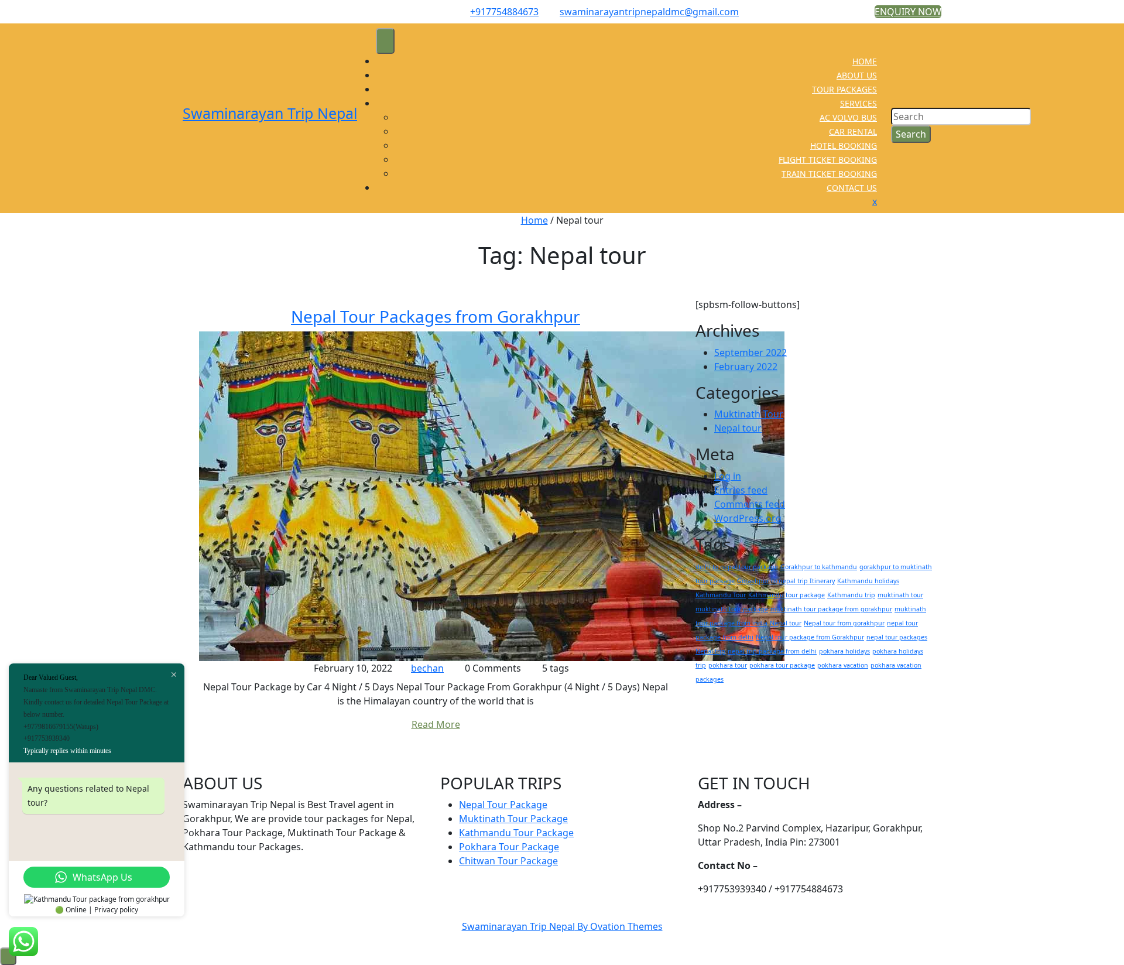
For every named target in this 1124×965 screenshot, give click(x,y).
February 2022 (745, 366)
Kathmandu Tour (720, 595)
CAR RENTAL (853, 131)
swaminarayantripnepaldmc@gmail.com (649, 11)
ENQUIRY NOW (908, 11)
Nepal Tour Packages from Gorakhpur (435, 316)
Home (534, 220)
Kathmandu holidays (868, 581)
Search (911, 134)
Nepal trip (710, 651)
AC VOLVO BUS (848, 117)
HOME (864, 61)
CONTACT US (852, 187)
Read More (436, 724)
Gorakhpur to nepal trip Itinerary (786, 581)
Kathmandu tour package (786, 595)
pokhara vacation (842, 665)
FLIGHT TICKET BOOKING (828, 159)
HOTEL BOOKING (843, 145)
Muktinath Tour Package (513, 818)
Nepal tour (738, 428)
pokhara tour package (782, 665)
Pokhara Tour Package (509, 846)
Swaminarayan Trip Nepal (270, 113)
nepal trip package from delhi (772, 651)
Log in (727, 476)
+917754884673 (504, 11)
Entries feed (740, 490)
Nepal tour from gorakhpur (844, 623)
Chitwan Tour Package (508, 860)
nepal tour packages (896, 637)
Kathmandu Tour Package (516, 832)
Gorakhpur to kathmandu (818, 567)
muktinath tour (900, 595)
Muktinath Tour (748, 414)
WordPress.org (748, 518)
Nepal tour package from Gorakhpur (810, 637)
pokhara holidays (844, 651)
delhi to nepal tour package (736, 567)
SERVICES (858, 103)
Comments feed (749, 504)
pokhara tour (727, 665)
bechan (427, 668)
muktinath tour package (731, 609)
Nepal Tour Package (503, 804)
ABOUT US (857, 75)
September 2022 (750, 352)
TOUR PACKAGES (844, 89)
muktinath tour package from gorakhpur (831, 609)
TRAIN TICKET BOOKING (829, 173)
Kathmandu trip (851, 595)
